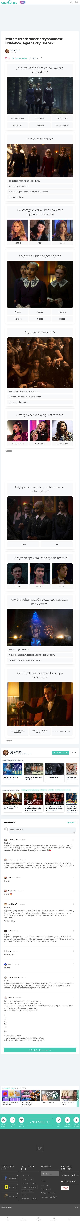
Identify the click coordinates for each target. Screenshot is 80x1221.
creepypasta (25, 1199)
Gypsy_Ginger (15, 50)
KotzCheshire (12, 891)
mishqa (10, 931)
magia (24, 1187)
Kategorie (38, 1219)
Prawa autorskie (46, 1189)
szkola (34, 1199)
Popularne (23, 1219)
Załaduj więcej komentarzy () (40, 1050)
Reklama (48, 1174)
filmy (23, 1191)
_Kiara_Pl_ (11, 998)
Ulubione (35, 58)
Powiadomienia (54, 1219)
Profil (74, 752)
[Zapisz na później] (42, 58)
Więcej (69, 1219)
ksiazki (31, 1191)
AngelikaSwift (12, 904)
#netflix (51, 790)
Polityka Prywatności (48, 1193)
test (31, 1179)
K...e (9, 951)
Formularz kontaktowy (49, 1197)
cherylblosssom (13, 860)
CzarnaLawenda (13, 840)
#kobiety (43, 790)
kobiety (33, 1183)
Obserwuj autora (62, 752)
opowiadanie (25, 1175)
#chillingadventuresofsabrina (30, 790)
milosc (24, 1179)
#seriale (67, 790)
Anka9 (10, 964)
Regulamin (44, 1185)
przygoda (25, 1183)
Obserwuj (21, 58)
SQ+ (22, 2)
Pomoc (43, 1181)
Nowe (7, 1219)
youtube (24, 1195)
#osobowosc (59, 790)
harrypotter (32, 1187)
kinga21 (10, 878)
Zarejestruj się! (40, 1122)
